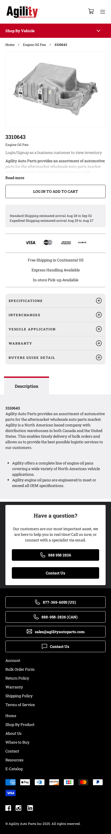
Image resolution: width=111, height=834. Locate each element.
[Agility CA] (22, 11)
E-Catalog (14, 768)
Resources (14, 759)
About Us (13, 733)
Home (10, 715)
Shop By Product (19, 724)
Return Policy (17, 678)
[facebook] (8, 808)
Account (12, 660)
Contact (12, 751)
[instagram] (18, 808)
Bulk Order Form (20, 669)
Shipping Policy (19, 695)
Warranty (14, 686)
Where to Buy (17, 742)
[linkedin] (30, 809)
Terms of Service (20, 704)
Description (26, 386)
